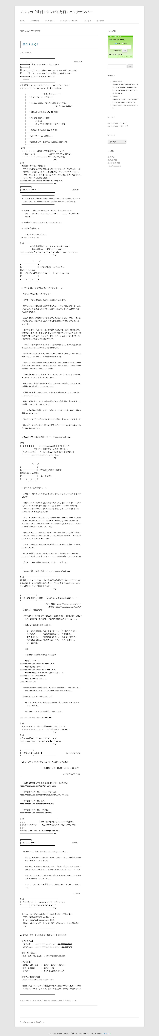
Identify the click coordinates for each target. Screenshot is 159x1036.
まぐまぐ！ (129, 56)
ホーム (22, 21)
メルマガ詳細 (34, 21)
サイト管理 (100, 21)
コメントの (114, 163)
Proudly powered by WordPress (32, 1022)
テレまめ (88, 21)
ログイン (111, 157)
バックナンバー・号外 (116, 126)
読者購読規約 (117, 50)
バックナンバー (35, 1000)
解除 (125, 44)
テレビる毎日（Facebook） (69, 21)
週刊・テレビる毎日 (117, 40)
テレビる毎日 (49, 21)
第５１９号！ (31, 44)
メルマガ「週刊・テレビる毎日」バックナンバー (56, 12)
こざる (74, 1000)
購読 (118, 44)
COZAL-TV (107, 1033)
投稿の (112, 160)
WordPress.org (114, 166)
